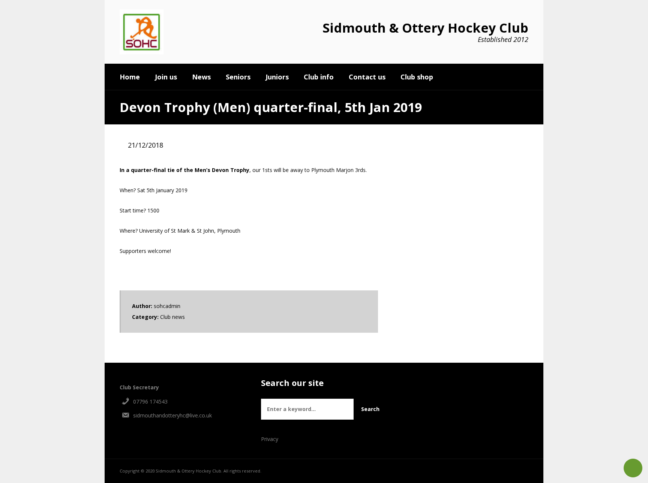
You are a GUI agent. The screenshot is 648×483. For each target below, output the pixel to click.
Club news (172, 316)
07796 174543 (150, 401)
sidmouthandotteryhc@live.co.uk (172, 415)
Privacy (269, 439)
